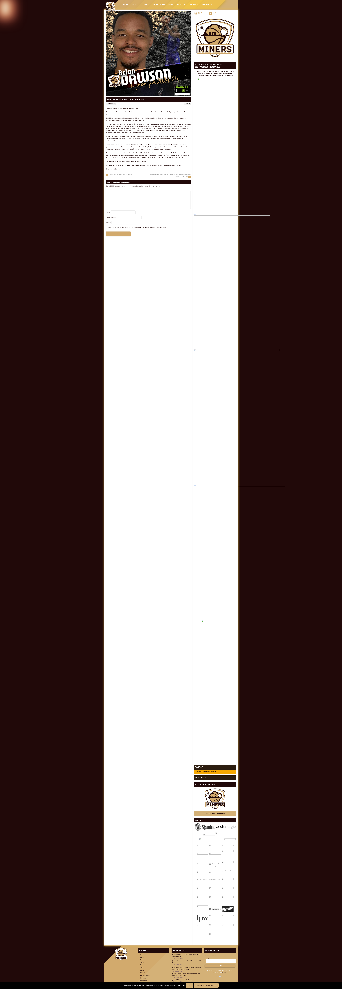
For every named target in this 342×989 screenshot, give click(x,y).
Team (171, 5)
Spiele (135, 5)
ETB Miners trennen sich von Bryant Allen (119, 174)
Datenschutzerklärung (206, 985)
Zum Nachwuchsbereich (215, 813)
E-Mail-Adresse (111, 217)
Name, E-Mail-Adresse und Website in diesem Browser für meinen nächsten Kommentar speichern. (138, 227)
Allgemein (187, 103)
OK (189, 985)
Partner (181, 5)
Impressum (143, 978)
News (125, 5)
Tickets (145, 5)
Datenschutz (143, 980)
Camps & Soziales (210, 5)
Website (108, 222)
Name (108, 212)
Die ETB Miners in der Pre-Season (183, 980)
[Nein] (340, 985)
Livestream (159, 5)
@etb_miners (203, 13)
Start (141, 954)
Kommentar (110, 190)
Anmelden (220, 966)
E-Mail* (208, 958)
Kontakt (193, 5)
